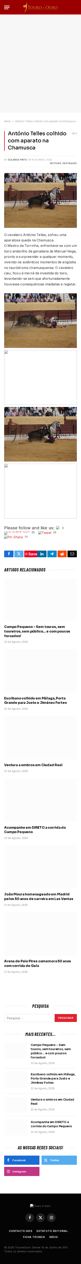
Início (7, 121)
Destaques (70, 163)
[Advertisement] (40, 63)
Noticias (55, 163)
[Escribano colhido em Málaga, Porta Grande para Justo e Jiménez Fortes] (40, 671)
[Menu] (7, 7)
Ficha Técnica (34, 1237)
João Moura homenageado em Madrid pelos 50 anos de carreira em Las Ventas (38, 896)
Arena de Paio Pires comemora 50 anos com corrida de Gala (37, 963)
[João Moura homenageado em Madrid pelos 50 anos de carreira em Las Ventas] (40, 867)
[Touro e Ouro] (40, 7)
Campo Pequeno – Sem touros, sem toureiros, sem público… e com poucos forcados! (37, 631)
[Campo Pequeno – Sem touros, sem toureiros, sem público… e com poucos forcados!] (40, 599)
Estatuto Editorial (52, 1231)
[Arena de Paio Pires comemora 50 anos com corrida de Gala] (40, 934)
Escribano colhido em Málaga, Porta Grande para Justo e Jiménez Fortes (35, 700)
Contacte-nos (20, 1231)
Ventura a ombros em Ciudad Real (33, 765)
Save (32, 554)
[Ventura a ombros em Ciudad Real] (40, 737)
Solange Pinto (17, 159)
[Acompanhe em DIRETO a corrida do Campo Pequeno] (40, 800)
